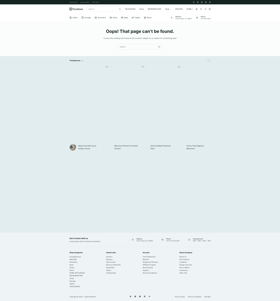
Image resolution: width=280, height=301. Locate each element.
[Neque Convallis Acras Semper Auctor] (72, 147)
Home (141, 9)
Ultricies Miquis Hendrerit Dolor (160, 147)
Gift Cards (95, 2)
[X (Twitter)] (197, 2)
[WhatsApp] (210, 2)
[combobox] (102, 9)
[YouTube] (205, 2)
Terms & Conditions (194, 297)
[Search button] (120, 9)
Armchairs (102, 18)
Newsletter (110, 268)
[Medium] (149, 296)
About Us (182, 257)
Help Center (111, 262)
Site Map (207, 297)
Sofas (115, 18)
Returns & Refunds (113, 265)
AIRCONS (179, 9)
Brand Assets (148, 268)
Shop (167, 9)
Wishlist (146, 259)
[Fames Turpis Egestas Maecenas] (181, 147)
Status (108, 270)
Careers (109, 257)
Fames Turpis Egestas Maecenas (195, 147)
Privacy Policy (180, 297)
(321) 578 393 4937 (173, 241)
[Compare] (205, 9)
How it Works (184, 268)
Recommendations (150, 273)
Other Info (183, 273)
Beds (126, 18)
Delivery (109, 259)
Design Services (185, 265)
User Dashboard (149, 257)
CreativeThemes (90, 297)
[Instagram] (201, 2)
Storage (87, 18)
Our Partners (184, 259)
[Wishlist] (201, 9)
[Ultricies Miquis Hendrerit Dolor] (145, 147)
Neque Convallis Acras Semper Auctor (87, 147)
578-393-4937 (206, 18)
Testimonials (111, 273)
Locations (183, 262)
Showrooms (73, 2)
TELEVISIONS (130, 9)
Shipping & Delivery (150, 262)
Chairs (75, 18)
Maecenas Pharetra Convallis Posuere (126, 147)
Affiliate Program (149, 265)
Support (146, 270)
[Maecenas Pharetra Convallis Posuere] (109, 147)
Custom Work (84, 2)
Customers (183, 270)
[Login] (196, 9)
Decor (149, 18)
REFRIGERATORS (154, 9)
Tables (137, 18)
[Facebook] (193, 2)
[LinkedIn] (144, 296)
